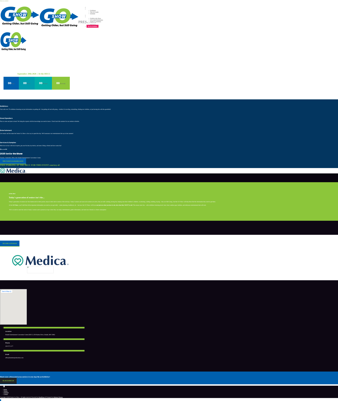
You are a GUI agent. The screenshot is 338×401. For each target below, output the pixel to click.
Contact (6, 394)
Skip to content (4, 0)
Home (5, 389)
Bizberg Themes (58, 397)
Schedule (6, 392)
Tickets (5, 391)
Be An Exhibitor (92, 26)
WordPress (41, 397)
